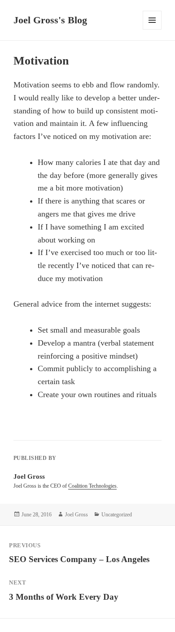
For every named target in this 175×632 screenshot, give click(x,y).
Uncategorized (116, 514)
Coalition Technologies (92, 486)
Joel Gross (76, 514)
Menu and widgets (152, 29)
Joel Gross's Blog (50, 20)
